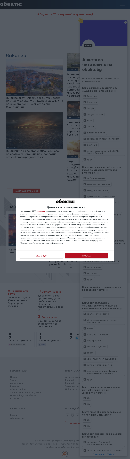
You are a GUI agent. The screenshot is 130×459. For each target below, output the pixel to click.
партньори (41, 211)
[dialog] (65, 229)
